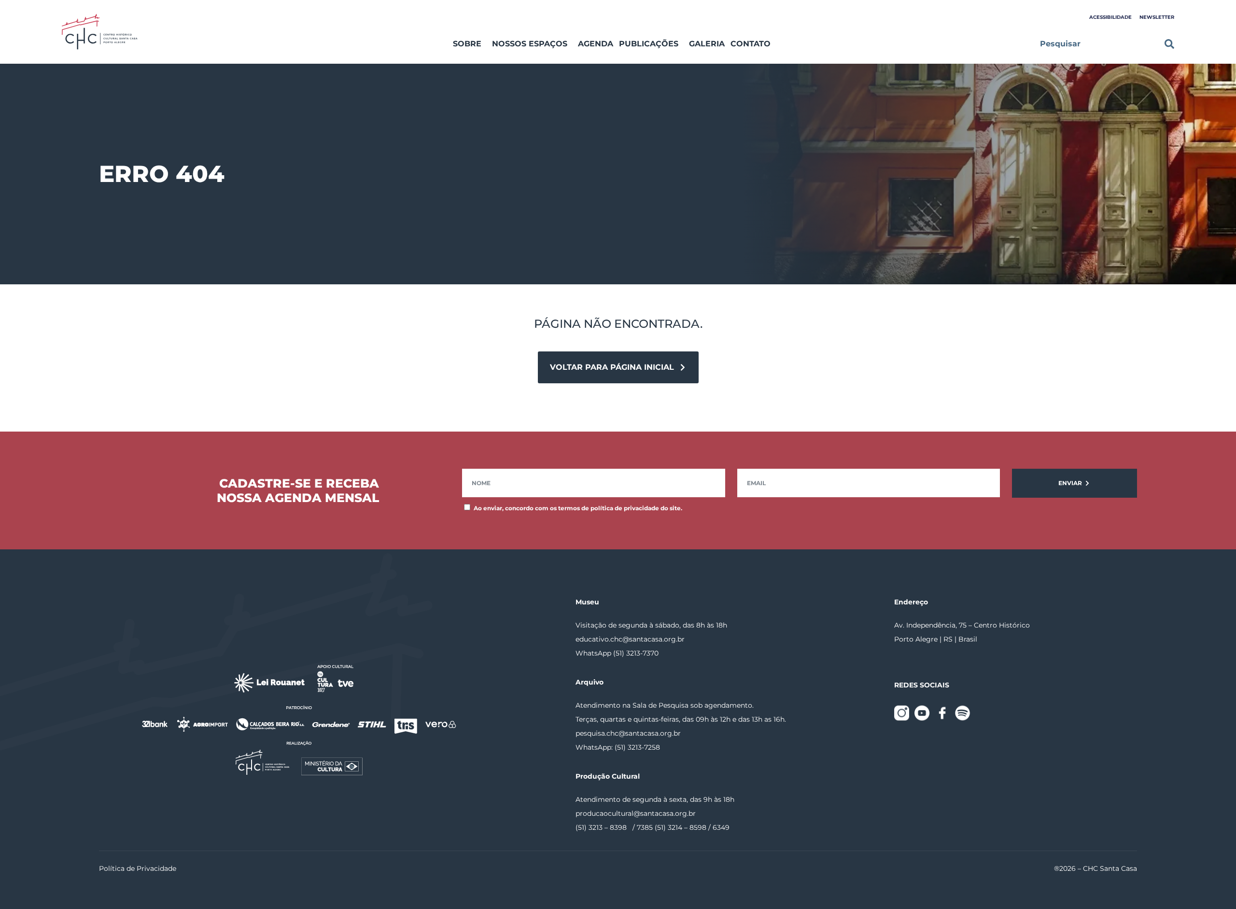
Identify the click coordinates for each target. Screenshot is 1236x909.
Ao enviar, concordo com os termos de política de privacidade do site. (578, 508)
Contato (750, 43)
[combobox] (1096, 43)
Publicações (648, 43)
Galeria (707, 43)
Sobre (467, 43)
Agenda (595, 43)
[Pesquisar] (1169, 43)
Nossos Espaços (529, 43)
